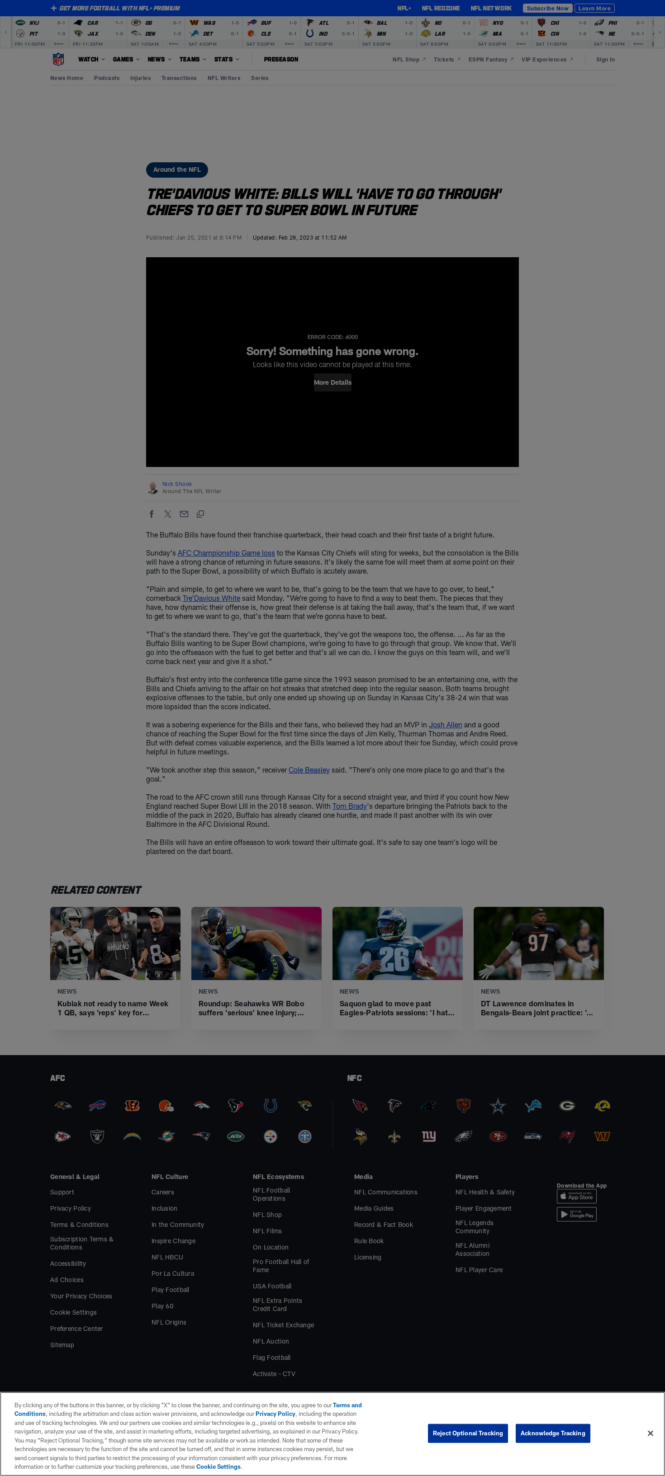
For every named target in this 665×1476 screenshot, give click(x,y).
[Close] (650, 1433)
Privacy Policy (275, 1413)
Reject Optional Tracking (468, 1433)
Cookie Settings (218, 1466)
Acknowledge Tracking (553, 1433)
